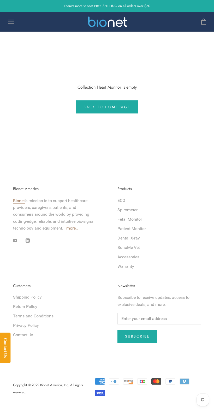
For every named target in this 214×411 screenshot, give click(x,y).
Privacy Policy (26, 325)
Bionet (19, 200)
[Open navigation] (11, 22)
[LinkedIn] (28, 240)
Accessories (128, 256)
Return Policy (25, 306)
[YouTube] (15, 240)
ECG (121, 200)
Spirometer (127, 209)
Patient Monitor (131, 228)
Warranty (125, 266)
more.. (72, 228)
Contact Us (23, 334)
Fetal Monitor (129, 219)
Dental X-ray (128, 238)
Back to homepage (107, 107)
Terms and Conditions (33, 315)
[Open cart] (203, 22)
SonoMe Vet (128, 247)
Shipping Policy (27, 297)
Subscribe (137, 336)
